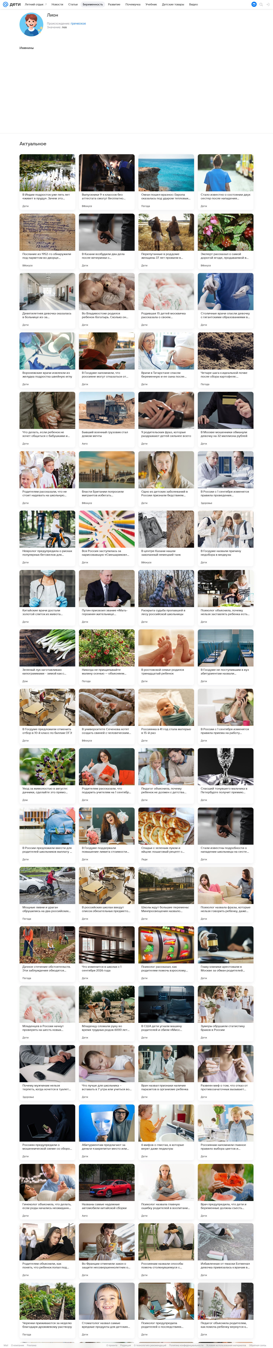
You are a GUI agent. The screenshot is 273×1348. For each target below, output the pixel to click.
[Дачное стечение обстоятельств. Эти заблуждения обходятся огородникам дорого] (47, 954)
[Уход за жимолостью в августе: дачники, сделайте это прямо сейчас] (47, 776)
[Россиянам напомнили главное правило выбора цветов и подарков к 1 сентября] (226, 1132)
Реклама (31, 1345)
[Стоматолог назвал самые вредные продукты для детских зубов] (107, 1310)
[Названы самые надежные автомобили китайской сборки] (107, 1192)
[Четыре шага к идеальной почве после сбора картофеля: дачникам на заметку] (226, 360)
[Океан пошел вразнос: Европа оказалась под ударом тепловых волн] (166, 182)
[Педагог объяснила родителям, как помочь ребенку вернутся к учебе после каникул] (226, 1310)
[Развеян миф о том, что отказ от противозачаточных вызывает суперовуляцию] (226, 1073)
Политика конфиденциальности (186, 1345)
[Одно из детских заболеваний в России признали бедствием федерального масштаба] (166, 479)
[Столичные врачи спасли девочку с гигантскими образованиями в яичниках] (226, 301)
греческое (78, 23)
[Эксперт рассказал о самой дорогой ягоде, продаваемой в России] (226, 241)
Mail (6, 1345)
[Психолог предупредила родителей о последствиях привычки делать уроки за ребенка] (166, 1310)
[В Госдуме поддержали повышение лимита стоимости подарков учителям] (107, 835)
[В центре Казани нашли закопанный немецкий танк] (166, 538)
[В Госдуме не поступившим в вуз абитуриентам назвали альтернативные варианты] (226, 657)
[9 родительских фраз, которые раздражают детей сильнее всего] (166, 419)
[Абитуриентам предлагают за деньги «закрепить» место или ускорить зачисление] (107, 1132)
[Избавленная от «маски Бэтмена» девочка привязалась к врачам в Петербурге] (226, 1251)
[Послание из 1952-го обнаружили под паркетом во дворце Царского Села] (47, 241)
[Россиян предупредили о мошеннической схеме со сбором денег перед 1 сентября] (47, 1132)
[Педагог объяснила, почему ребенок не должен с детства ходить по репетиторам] (166, 776)
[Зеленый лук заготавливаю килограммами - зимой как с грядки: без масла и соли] (47, 657)
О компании (17, 1345)
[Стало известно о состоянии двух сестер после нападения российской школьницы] (226, 182)
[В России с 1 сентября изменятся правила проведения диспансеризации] (226, 479)
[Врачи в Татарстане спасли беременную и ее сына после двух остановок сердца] (166, 360)
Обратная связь (257, 1345)
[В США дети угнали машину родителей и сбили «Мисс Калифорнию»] (166, 1013)
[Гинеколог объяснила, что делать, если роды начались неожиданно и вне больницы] (47, 1192)
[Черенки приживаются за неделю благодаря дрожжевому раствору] (47, 1310)
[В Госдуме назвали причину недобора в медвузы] (226, 538)
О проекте (111, 1345)
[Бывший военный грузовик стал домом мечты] (107, 419)
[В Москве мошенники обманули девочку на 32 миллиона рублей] (226, 419)
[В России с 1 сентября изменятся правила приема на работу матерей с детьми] (226, 716)
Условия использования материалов (226, 1345)
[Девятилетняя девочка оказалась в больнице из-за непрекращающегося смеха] (47, 301)
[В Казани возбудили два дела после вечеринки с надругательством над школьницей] (107, 241)
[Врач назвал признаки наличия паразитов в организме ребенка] (166, 1073)
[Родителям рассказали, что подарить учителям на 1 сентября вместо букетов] (107, 776)
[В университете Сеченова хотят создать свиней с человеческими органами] (107, 716)
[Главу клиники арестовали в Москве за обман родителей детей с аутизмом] (226, 954)
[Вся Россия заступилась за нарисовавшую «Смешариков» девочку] (107, 538)
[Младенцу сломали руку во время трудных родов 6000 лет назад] (107, 1013)
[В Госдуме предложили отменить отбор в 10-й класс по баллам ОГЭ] (47, 716)
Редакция (125, 1345)
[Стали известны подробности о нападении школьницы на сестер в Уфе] (226, 835)
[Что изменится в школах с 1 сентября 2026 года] (107, 954)
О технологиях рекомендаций (150, 1345)
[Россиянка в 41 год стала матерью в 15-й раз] (166, 716)
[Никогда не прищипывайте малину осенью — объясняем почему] (107, 657)
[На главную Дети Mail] (14, 4)
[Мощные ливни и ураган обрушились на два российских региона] (47, 895)
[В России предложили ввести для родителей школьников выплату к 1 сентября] (47, 835)
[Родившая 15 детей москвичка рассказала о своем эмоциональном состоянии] (166, 301)
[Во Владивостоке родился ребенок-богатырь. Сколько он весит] (107, 301)
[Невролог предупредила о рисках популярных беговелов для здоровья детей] (47, 538)
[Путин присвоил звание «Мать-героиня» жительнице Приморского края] (107, 598)
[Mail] (5, 4)
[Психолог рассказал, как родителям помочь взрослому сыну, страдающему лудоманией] (166, 954)
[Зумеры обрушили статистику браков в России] (226, 1013)
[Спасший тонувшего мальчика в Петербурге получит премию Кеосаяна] (226, 776)
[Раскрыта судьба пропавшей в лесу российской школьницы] (166, 598)
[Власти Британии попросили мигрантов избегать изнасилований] (107, 479)
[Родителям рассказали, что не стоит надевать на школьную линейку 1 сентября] (47, 479)
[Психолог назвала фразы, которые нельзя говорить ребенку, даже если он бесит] (226, 895)
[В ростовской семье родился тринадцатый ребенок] (166, 657)
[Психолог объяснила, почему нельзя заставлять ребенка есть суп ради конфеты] (226, 598)
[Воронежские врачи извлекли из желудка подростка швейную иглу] (47, 360)
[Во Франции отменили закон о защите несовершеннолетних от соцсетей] (107, 1251)
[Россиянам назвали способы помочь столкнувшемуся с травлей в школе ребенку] (166, 1251)
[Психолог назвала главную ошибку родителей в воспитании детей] (166, 1192)
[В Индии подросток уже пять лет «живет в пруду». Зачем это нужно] (47, 182)
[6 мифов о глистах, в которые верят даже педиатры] (166, 1132)
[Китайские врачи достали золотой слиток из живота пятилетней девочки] (47, 598)
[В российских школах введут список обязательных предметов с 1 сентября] (107, 895)
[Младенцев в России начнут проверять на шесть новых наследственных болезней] (47, 1013)
